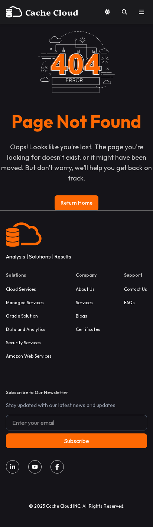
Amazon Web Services (29, 356)
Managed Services (25, 302)
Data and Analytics (25, 329)
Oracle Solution (22, 316)
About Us (85, 289)
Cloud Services (21, 289)
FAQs (129, 302)
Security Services (23, 342)
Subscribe (76, 441)
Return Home (76, 202)
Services (84, 302)
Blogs (81, 316)
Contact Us (135, 289)
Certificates (88, 329)
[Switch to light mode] (107, 11)
